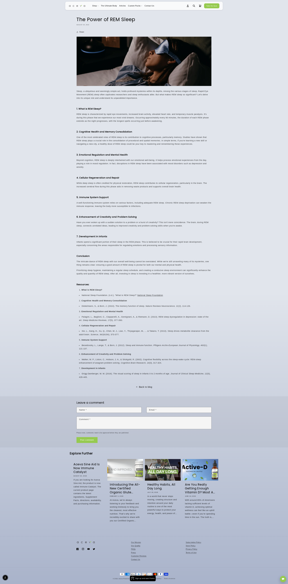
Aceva (121, 579)
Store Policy (191, 546)
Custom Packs (134, 6)
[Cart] (200, 6)
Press (133, 553)
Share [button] (81, 32)
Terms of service (169, 578)
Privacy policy (156, 578)
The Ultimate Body (109, 6)
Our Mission (136, 542)
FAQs (133, 549)
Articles (122, 6)
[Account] (188, 6)
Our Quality (135, 546)
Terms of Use (191, 553)
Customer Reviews (138, 556)
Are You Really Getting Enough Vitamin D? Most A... (200, 488)
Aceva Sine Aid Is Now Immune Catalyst (86, 468)
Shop (94, 6)
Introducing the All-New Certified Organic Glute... (125, 488)
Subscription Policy (193, 542)
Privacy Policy (191, 549)
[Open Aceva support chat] (283, 579)
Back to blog (145, 387)
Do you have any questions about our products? (270, 571)
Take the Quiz (211, 6)
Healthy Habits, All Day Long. (161, 486)
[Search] (194, 6)
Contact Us (149, 6)
